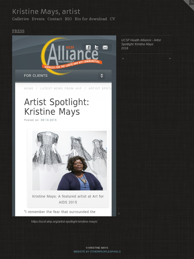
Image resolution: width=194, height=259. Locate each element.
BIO (68, 19)
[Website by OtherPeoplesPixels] (184, 10)
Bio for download (91, 19)
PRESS (18, 31)
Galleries (20, 19)
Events (38, 19)
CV (112, 19)
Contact (54, 19)
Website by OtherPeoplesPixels (97, 251)
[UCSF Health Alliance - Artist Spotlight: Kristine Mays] (64, 125)
